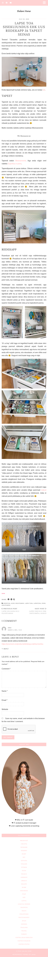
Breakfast (24, 840)
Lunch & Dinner (24, 904)
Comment (6, 669)
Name (5, 691)
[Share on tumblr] (14, 599)
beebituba (6, 603)
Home (24, 887)
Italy (24, 894)
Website (5, 709)
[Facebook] (7, 3)
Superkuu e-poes (14, 164)
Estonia (24, 860)
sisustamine (6, 605)
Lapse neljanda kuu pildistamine (10, 611)
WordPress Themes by (24, 954)
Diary (24, 854)
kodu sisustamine (17, 603)
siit (44, 90)
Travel (24, 931)
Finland (24, 864)
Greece (24, 880)
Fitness (24, 867)
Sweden (24, 924)
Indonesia (24, 890)
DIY (24, 857)
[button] (45, 2)
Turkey (24, 934)
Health (24, 884)
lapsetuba (37, 603)
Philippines (24, 914)
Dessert (24, 850)
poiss (44, 603)
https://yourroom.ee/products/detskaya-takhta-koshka (22, 644)
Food (24, 870)
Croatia (24, 844)
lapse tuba (29, 603)
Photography (24, 917)
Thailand (24, 927)
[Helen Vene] (24, 7)
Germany (24, 877)
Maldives (24, 907)
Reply (6, 649)
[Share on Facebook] (8, 599)
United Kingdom (24, 941)
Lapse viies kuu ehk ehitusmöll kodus (37, 611)
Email (4, 700)
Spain (24, 921)
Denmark (24, 847)
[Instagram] (3, 3)
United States (24, 944)
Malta (24, 911)
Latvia (24, 900)
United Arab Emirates (24, 937)
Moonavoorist (20, 161)
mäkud (43, 490)
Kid (24, 897)
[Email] (11, 3)
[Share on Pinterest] (11, 599)
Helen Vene (27, 951)
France (24, 874)
